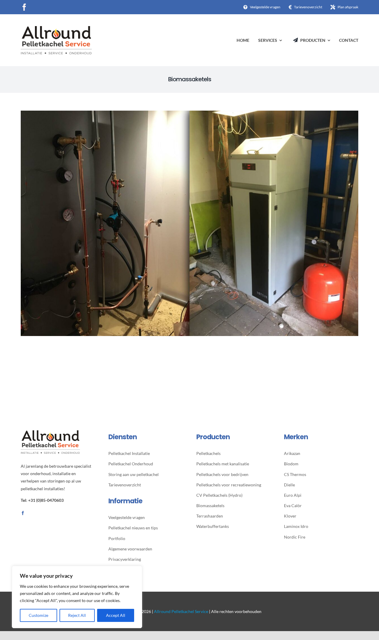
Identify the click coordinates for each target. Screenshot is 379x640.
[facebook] (24, 7)
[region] (77, 597)
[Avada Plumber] (56, 28)
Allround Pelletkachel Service (181, 611)
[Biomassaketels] (189, 114)
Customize (38, 615)
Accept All (115, 615)
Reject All (77, 615)
